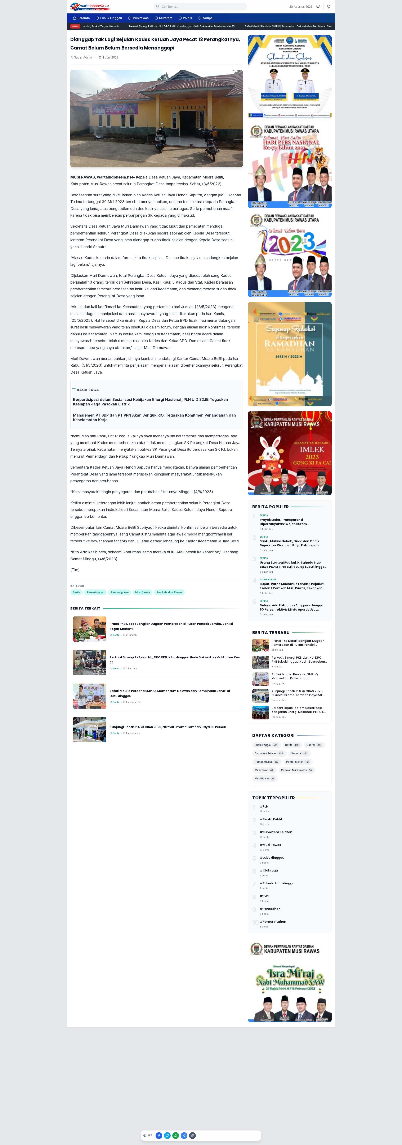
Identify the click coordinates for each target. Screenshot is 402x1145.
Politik (187, 18)
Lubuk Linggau (111, 18)
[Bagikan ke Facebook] (159, 1135)
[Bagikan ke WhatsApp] (175, 1135)
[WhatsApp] (328, 7)
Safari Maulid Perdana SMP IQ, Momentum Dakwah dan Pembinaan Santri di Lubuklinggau (285, 26)
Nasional (299, 753)
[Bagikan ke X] (167, 1135)
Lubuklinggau (266, 744)
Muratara (166, 18)
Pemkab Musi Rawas (169, 592)
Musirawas (141, 18)
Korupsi (207, 18)
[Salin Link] (192, 1135)
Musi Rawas (142, 592)
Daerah (314, 744)
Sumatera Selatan (269, 753)
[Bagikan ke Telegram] (184, 1135)
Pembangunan (120, 592)
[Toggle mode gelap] (318, 6)
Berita (76, 592)
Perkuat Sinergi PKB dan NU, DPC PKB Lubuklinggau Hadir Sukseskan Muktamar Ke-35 (167, 26)
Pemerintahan (95, 592)
